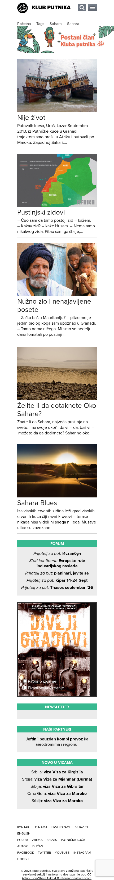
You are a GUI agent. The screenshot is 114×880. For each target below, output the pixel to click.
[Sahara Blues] (57, 496)
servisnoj (29, 874)
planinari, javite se (57, 573)
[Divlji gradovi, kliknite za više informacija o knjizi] (57, 622)
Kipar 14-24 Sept (57, 580)
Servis (52, 840)
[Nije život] (57, 111)
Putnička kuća (73, 840)
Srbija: (57, 772)
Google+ (24, 859)
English (23, 833)
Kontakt (24, 827)
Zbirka (37, 840)
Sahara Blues (37, 503)
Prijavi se (81, 827)
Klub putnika (51, 8)
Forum (22, 840)
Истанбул (57, 553)
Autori (22, 846)
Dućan (37, 846)
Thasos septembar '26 (57, 587)
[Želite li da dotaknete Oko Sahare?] (57, 398)
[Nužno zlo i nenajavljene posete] (57, 294)
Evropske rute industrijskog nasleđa (57, 563)
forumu (57, 874)
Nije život (31, 118)
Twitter (44, 852)
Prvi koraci (60, 827)
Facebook (25, 852)
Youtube (62, 852)
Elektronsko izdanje (45, 688)
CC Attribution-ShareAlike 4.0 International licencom (56, 876)
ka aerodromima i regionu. (57, 741)
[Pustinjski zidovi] (57, 205)
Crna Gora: (57, 793)
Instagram (82, 852)
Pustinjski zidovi (41, 212)
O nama (41, 827)
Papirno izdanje (41, 681)
